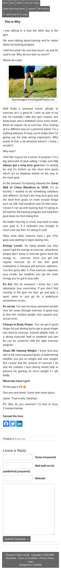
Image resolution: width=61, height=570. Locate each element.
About (12, 3)
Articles (20, 3)
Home (5, 3)
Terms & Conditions (28, 558)
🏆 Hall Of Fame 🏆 (11, 14)
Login (30, 561)
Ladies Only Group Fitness (14, 9)
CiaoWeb (37, 565)
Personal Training (32, 3)
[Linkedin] (19, 424)
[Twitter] (13, 424)
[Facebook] (6, 424)
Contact (25, 14)
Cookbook (31, 9)
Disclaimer (11, 558)
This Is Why (12, 21)
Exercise (20, 438)
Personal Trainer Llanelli (17, 555)
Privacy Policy (47, 558)
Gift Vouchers (43, 9)
